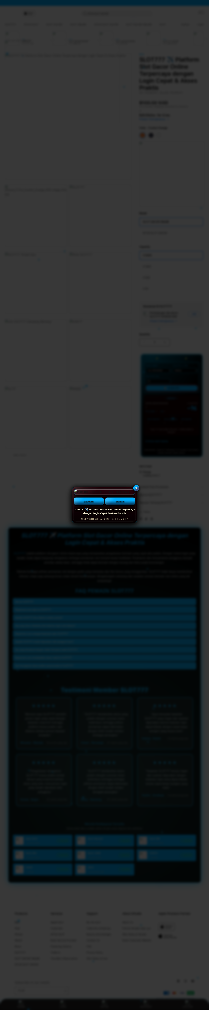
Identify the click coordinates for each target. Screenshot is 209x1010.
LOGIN (120, 501)
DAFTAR (89, 501)
